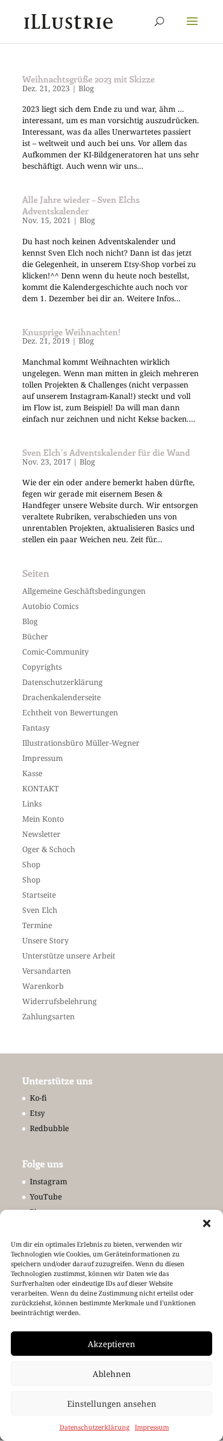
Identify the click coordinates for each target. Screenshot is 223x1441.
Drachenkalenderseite (61, 697)
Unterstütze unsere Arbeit (68, 955)
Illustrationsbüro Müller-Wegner (81, 743)
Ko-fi (38, 1098)
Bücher (35, 636)
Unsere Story (45, 940)
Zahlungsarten (48, 1016)
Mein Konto (43, 819)
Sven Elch (39, 910)
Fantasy (36, 727)
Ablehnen (112, 1373)
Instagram (48, 1181)
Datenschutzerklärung (94, 1427)
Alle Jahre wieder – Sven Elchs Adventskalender (81, 205)
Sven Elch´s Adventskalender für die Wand (106, 452)
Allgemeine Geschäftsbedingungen (84, 591)
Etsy (37, 1113)
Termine (37, 925)
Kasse (32, 773)
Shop (31, 864)
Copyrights (42, 667)
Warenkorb (43, 986)
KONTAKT (40, 788)
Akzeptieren (111, 1343)
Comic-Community (55, 651)
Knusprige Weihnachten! (71, 332)
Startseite (39, 895)
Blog (86, 88)
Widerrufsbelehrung (59, 1001)
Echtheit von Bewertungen (70, 712)
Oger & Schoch (48, 849)
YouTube (46, 1196)
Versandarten (46, 971)
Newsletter (41, 834)
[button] (206, 1223)
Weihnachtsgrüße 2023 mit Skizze (88, 79)
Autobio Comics (50, 606)
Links (32, 803)
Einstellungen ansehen (111, 1403)
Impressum (152, 1427)
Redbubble (49, 1128)
